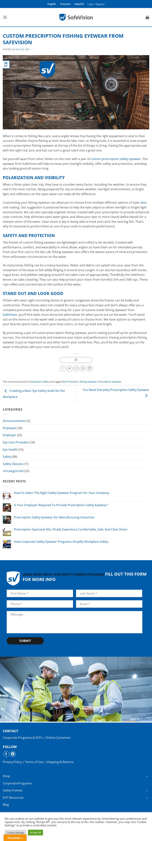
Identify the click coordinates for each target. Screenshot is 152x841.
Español (79, 4)
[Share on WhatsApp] (75, 360)
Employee (35, 381)
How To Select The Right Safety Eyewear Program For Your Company (61, 493)
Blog (6, 805)
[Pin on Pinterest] (83, 368)
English (51, 4)
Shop (6, 776)
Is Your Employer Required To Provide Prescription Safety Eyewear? (61, 505)
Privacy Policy (12, 762)
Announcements (14, 421)
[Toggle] (147, 776)
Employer (9, 435)
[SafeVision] (76, 17)
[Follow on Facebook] (6, 754)
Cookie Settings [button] (15, 832)
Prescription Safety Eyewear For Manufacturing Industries (54, 517)
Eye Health (10, 450)
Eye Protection (70, 381)
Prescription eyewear (109, 381)
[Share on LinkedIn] (90, 368)
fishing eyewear (88, 381)
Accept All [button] (35, 832)
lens (143, 202)
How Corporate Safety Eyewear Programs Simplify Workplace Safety (61, 541)
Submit (25, 641)
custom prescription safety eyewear (116, 159)
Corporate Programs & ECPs (22, 738)
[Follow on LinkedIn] (13, 754)
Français (65, 4)
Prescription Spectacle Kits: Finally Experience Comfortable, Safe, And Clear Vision (71, 529)
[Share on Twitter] (69, 368)
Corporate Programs (17, 783)
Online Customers (58, 738)
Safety (45, 381)
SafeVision (10, 315)
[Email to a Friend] (76, 368)
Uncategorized (13, 471)
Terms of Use (34, 762)
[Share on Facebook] (63, 368)
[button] (96, 4)
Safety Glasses (13, 464)
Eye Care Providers (16, 442)
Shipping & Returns (60, 762)
